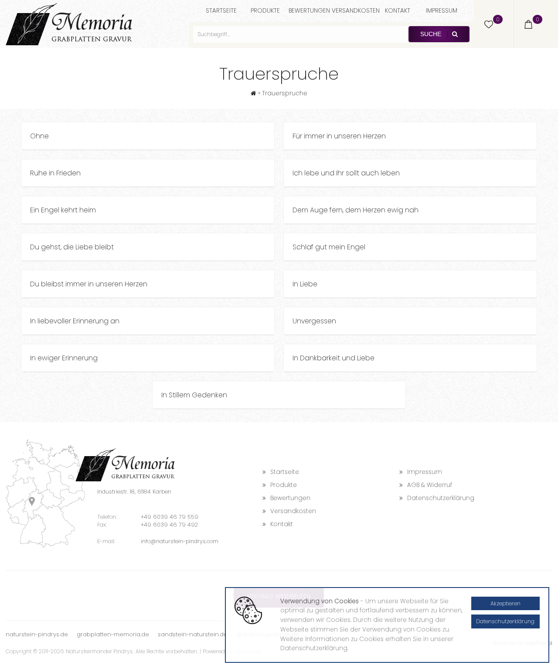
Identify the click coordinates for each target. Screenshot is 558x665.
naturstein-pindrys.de (37, 634)
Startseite (221, 11)
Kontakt (397, 11)
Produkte (265, 11)
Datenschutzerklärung (440, 498)
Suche (431, 34)
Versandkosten (356, 11)
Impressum (441, 11)
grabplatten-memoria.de (113, 634)
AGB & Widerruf (429, 485)
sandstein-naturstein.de (193, 634)
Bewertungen (309, 11)
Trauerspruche (284, 93)
